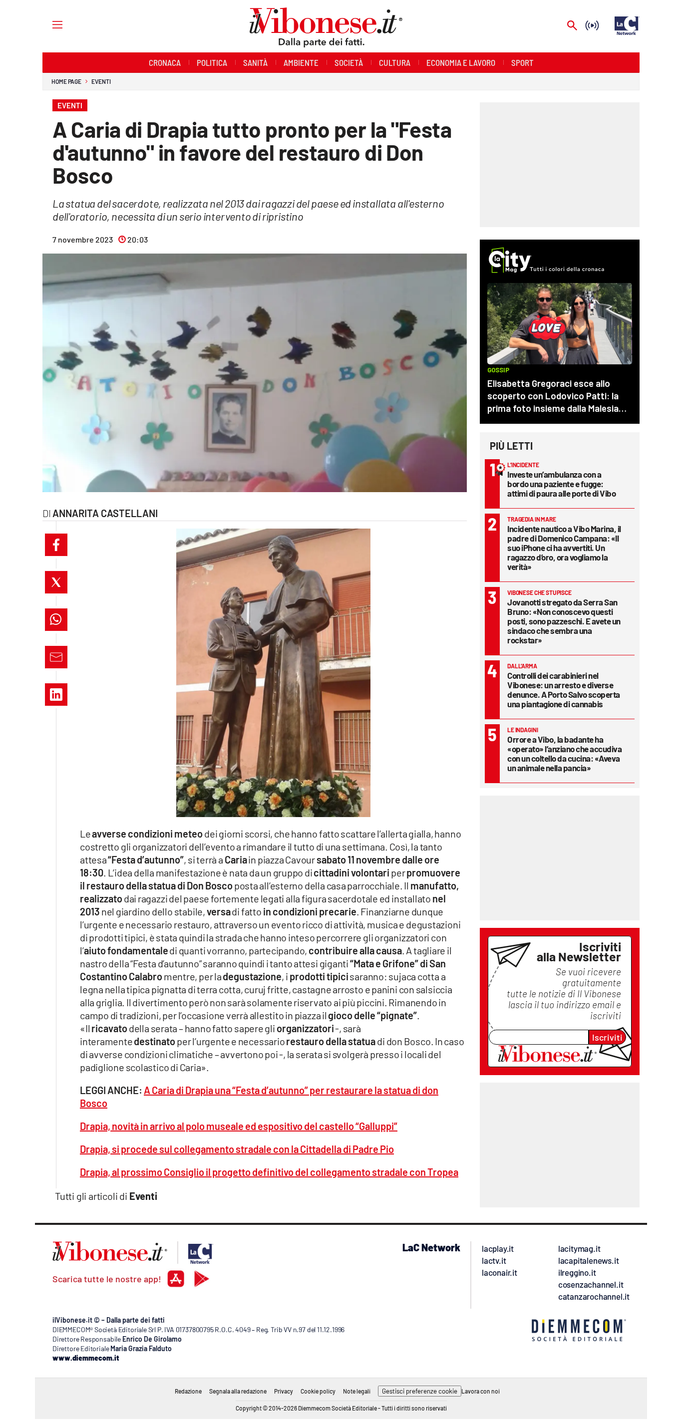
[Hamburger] (48, 24)
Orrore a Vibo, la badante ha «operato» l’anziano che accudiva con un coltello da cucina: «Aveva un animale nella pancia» (564, 753)
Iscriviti (607, 1037)
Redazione (188, 1391)
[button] (56, 545)
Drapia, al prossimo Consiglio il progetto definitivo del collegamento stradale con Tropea (269, 1172)
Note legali (356, 1391)
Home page (66, 81)
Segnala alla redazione (238, 1391)
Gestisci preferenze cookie (419, 1391)
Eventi (100, 81)
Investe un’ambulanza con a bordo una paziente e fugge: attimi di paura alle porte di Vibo (561, 483)
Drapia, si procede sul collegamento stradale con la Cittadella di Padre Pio (237, 1149)
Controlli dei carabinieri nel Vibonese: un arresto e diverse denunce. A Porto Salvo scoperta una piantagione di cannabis (563, 689)
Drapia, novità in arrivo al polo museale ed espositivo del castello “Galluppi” (238, 1126)
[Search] (572, 26)
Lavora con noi (480, 1391)
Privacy (283, 1391)
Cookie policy (318, 1391)
